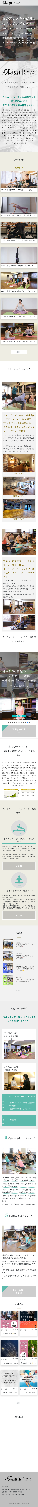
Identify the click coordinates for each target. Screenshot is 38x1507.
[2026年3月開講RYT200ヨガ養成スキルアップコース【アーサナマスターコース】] (19, 255)
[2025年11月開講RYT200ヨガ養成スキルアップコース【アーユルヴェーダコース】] (19, 331)
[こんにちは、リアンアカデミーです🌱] (28, 1378)
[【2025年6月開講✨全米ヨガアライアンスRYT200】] (9, 1319)
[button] (2, 709)
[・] (28, 1319)
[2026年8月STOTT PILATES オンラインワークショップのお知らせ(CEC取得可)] (19, 230)
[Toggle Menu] (35, 3)
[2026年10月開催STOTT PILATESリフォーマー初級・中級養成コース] (19, 179)
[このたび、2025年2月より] (9, 1378)
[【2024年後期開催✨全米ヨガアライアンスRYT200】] (28, 1348)
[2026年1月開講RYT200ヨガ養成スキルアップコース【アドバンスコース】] (19, 280)
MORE (18, 352)
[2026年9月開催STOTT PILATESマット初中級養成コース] (19, 205)
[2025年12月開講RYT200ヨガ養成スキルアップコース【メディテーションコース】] (19, 306)
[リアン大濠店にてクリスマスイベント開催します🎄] (9, 1348)
